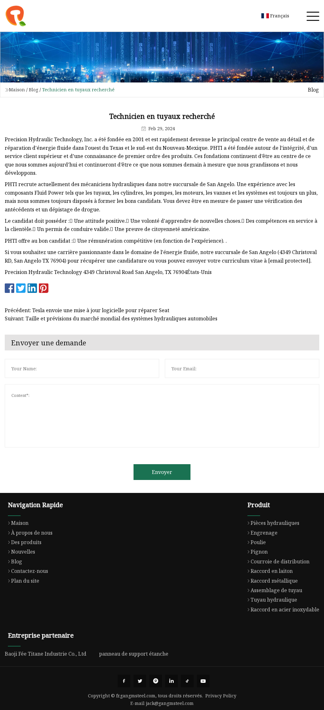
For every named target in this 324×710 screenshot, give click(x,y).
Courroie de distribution (280, 561)
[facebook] (124, 681)
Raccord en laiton (272, 570)
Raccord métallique (274, 580)
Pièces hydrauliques (275, 522)
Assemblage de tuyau (276, 590)
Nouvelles (23, 551)
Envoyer (162, 472)
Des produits (26, 542)
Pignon (259, 551)
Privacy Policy (220, 696)
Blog (33, 90)
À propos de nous (32, 532)
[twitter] (140, 681)
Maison (17, 90)
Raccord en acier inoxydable (285, 609)
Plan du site (25, 580)
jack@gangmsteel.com (170, 703)
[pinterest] (155, 681)
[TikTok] (187, 681)
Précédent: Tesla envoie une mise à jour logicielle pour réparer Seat (87, 310)
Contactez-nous (29, 570)
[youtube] (203, 681)
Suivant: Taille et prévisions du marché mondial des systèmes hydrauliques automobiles (111, 318)
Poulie (258, 542)
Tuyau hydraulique (274, 599)
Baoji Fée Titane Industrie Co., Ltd (45, 653)
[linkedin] (171, 681)
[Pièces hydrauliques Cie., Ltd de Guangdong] (16, 16)
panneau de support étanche (133, 653)
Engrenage (264, 532)
